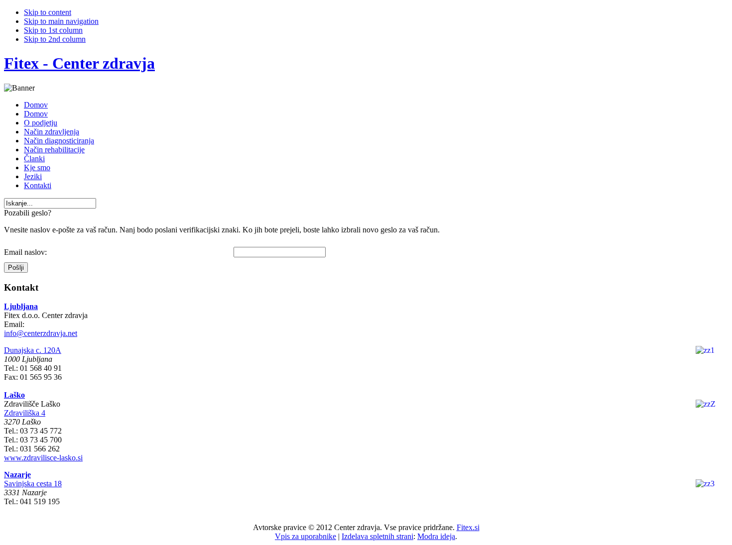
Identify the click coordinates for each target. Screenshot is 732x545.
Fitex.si (468, 527)
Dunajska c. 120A (32, 350)
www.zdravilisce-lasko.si (43, 457)
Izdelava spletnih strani (377, 536)
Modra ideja (436, 536)
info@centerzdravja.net (40, 333)
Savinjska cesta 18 (33, 483)
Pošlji (16, 267)
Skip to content (47, 12)
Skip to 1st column (53, 30)
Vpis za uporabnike (305, 536)
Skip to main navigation (61, 21)
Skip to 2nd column (55, 39)
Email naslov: (25, 252)
